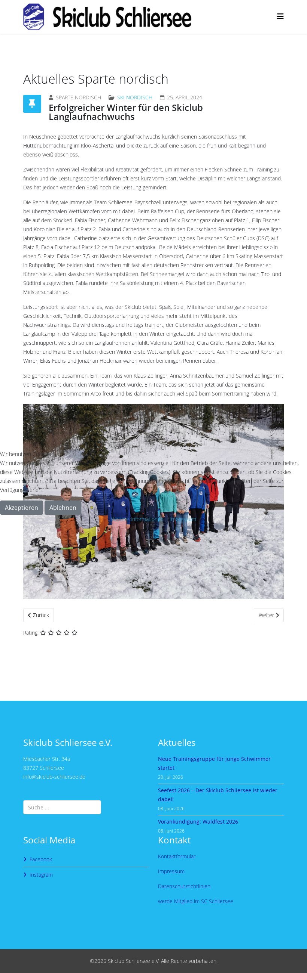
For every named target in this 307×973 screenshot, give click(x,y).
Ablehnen (62, 507)
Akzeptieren (21, 507)
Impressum (183, 519)
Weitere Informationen (137, 519)
